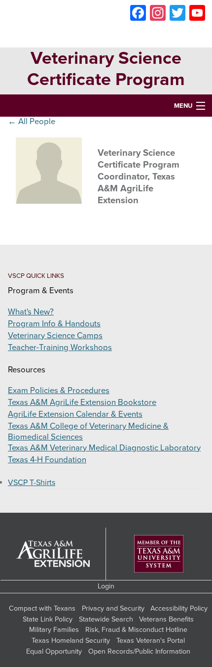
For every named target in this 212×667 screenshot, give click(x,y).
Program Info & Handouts (54, 324)
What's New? (31, 312)
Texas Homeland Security (71, 640)
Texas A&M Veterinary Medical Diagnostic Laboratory (104, 448)
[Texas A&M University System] (159, 554)
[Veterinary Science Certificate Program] (106, 24)
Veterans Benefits (166, 619)
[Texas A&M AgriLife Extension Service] (53, 554)
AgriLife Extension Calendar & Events (75, 414)
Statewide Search (106, 619)
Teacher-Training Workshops (60, 348)
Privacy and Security (113, 608)
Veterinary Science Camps (55, 336)
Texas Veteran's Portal (150, 640)
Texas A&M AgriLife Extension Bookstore (82, 402)
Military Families (54, 629)
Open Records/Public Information (139, 651)
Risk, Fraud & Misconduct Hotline (136, 629)
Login (106, 586)
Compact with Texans (42, 608)
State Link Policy (47, 619)
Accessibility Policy (179, 608)
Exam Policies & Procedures (58, 391)
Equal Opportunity (54, 651)
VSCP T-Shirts (31, 483)
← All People (31, 122)
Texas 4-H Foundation (47, 460)
